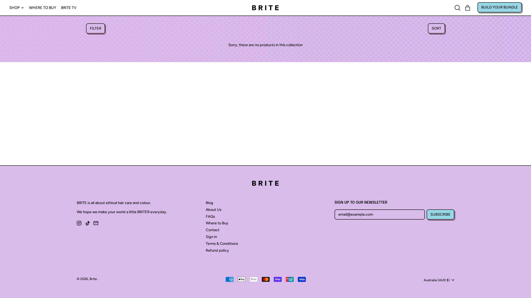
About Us (213, 209)
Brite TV (69, 7)
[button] (95, 28)
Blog (209, 203)
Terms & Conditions (222, 243)
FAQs (210, 216)
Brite (94, 279)
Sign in (211, 236)
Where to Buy (42, 7)
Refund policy (217, 250)
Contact (212, 230)
